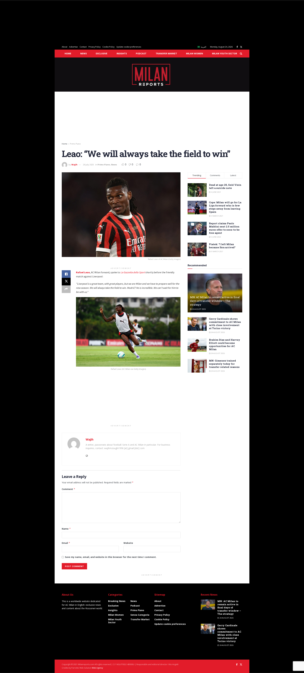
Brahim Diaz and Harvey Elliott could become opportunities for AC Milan (224, 344)
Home (68, 53)
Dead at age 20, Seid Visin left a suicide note (225, 186)
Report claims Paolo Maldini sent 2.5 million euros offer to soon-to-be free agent (224, 228)
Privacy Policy (95, 46)
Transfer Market (166, 53)
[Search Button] (241, 53)
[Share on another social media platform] (66, 289)
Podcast (141, 53)
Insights (122, 53)
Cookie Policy (108, 46)
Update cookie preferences (128, 46)
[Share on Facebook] (66, 274)
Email (66, 542)
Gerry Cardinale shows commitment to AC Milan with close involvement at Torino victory (225, 323)
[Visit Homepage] (152, 74)
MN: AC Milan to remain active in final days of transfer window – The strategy (215, 301)
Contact (83, 46)
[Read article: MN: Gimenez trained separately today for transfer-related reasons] (197, 366)
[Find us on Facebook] (237, 47)
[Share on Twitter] (66, 281)
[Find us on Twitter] (241, 47)
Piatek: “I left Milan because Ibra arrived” (222, 246)
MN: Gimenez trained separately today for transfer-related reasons (224, 363)
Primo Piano (75, 143)
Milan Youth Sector (224, 53)
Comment (68, 489)
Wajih (74, 164)
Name (66, 528)
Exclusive (101, 53)
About (64, 46)
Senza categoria (139, 614)
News (83, 53)
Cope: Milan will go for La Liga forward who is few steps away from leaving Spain (225, 207)
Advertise (73, 46)
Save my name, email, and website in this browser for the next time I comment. (110, 556)
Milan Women (194, 53)
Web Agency (97, 668)
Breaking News (116, 601)
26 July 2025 (88, 164)
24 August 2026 (198, 309)
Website (128, 542)
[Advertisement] (95, 22)
